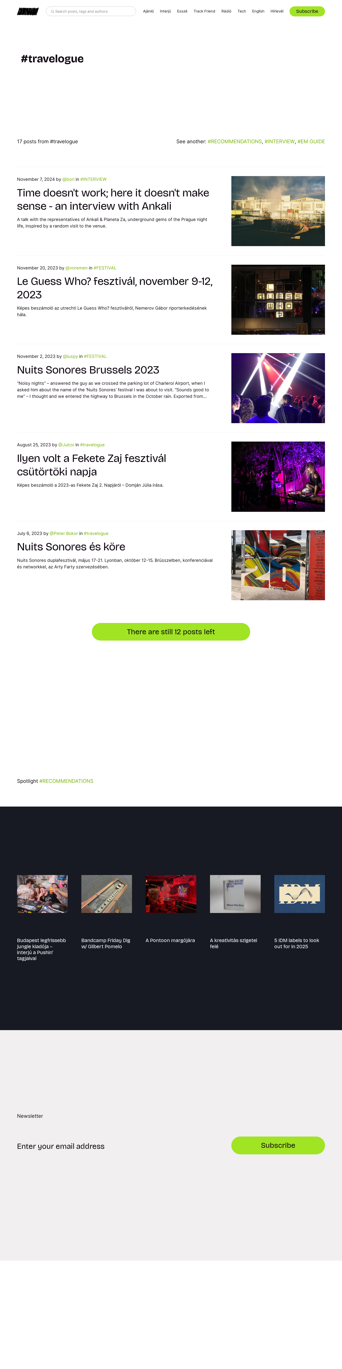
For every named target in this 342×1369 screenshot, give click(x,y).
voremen (79, 267)
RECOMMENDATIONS (236, 141)
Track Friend (204, 11)
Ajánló (148, 11)
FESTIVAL (106, 267)
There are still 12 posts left (171, 631)
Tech (242, 11)
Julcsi (68, 444)
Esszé (182, 11)
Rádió (226, 11)
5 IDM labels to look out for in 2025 (296, 943)
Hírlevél (277, 11)
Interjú (165, 11)
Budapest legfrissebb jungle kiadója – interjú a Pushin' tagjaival (41, 949)
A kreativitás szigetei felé (233, 943)
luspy (72, 356)
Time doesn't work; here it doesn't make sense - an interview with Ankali (113, 199)
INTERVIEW (281, 141)
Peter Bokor (66, 533)
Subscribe (307, 11)
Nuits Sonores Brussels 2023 (88, 369)
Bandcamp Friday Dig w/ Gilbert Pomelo (105, 943)
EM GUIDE (313, 141)
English (258, 11)
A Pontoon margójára (170, 940)
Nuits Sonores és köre (71, 546)
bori (70, 179)
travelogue (94, 444)
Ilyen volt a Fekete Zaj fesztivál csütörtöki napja (91, 465)
